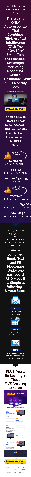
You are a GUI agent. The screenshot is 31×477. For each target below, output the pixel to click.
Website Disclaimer (15, 469)
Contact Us (18, 467)
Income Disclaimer (10, 467)
